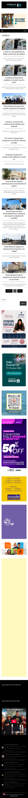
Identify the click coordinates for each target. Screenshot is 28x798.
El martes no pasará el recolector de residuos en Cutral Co (14, 157)
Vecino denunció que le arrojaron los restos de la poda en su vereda (14, 277)
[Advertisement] (14, 617)
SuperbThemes (14, 796)
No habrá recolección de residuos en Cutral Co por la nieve (14, 80)
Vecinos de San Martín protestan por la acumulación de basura (14, 184)
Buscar (4, 299)
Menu (25, 31)
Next (20, 290)
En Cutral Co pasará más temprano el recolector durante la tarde (14, 140)
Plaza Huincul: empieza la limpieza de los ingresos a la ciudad (14, 249)
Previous (9, 290)
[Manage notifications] (4, 794)
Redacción (21, 56)
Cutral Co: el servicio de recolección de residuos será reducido (14, 124)
